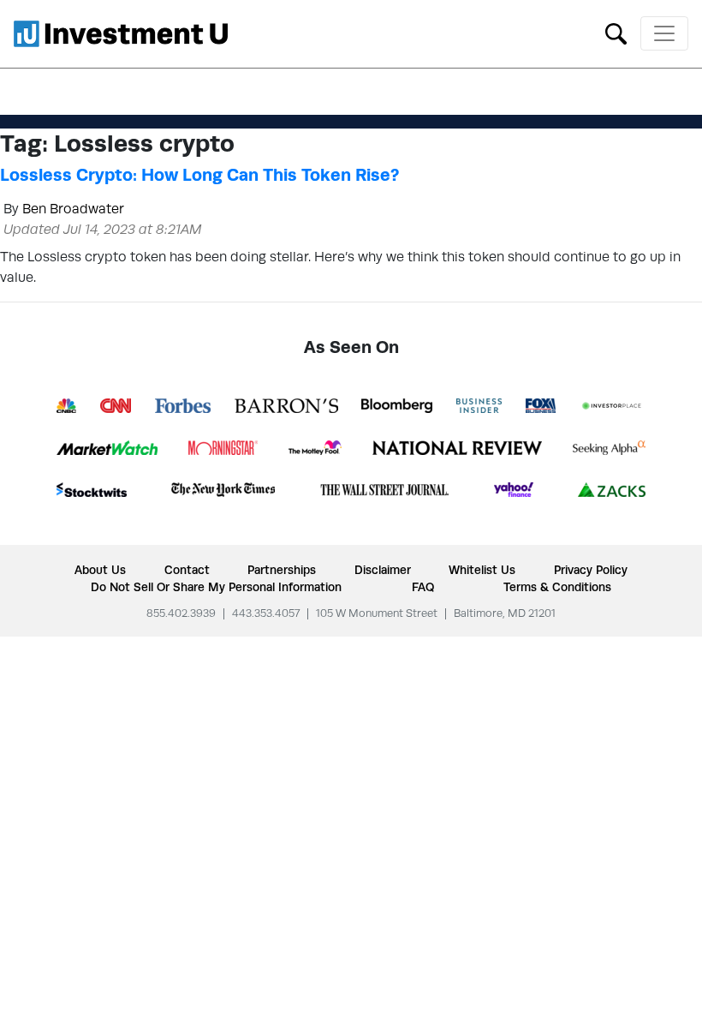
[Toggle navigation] (664, 33)
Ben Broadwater (73, 208)
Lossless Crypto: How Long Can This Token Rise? (199, 175)
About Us (100, 570)
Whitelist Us (482, 570)
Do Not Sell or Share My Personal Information (216, 587)
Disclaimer (382, 570)
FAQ (423, 587)
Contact (187, 570)
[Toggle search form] (616, 32)
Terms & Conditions (557, 587)
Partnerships (281, 570)
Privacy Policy (591, 570)
